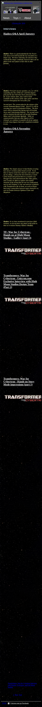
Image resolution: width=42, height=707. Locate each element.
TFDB (4, 703)
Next (16, 695)
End (20, 695)
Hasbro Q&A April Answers (19, 33)
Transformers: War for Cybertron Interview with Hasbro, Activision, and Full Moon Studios (22, 685)
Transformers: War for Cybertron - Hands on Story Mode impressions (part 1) (18, 381)
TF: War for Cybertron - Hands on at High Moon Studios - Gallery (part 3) (17, 235)
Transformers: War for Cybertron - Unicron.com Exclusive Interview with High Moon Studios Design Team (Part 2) (20, 281)
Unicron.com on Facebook (19, 703)
